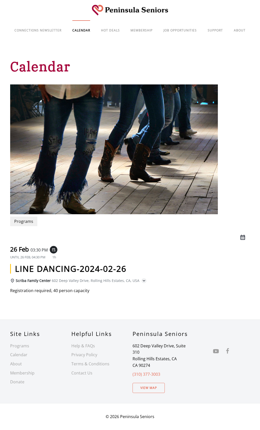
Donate (17, 382)
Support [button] (215, 30)
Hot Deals (110, 30)
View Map (148, 388)
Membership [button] (142, 30)
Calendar (18, 354)
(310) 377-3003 (146, 374)
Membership (22, 373)
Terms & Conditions (90, 364)
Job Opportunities (180, 30)
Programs (19, 346)
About (240, 30)
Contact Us (81, 373)
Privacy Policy (84, 354)
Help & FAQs (83, 346)
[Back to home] (130, 10)
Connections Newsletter (37, 30)
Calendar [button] (81, 30)
